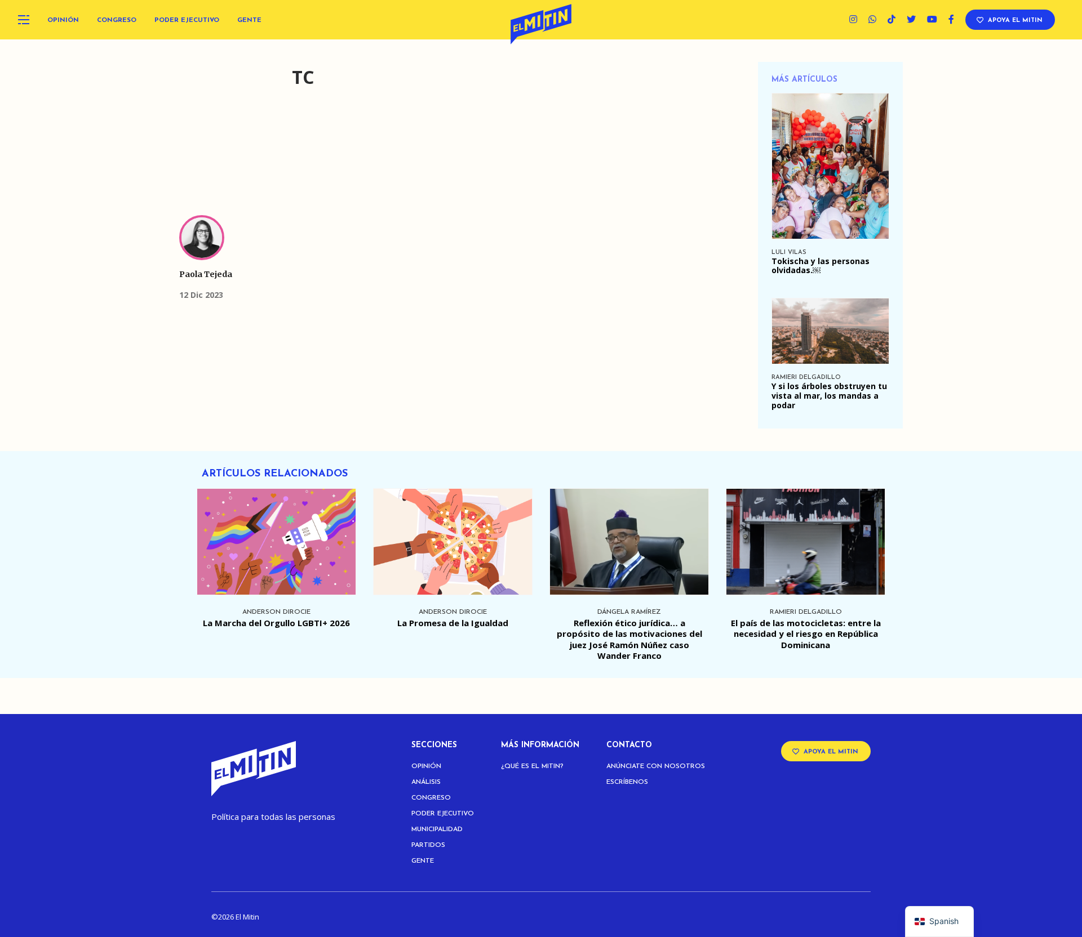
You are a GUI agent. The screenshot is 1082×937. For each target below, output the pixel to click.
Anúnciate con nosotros (655, 766)
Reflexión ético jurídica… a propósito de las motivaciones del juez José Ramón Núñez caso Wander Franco (629, 639)
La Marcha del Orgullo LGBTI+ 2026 (276, 622)
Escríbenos (627, 782)
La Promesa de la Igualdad (452, 622)
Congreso (116, 20)
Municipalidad (437, 829)
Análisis (426, 782)
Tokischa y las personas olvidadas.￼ (820, 266)
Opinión (63, 20)
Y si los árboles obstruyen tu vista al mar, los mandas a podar (829, 396)
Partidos (428, 845)
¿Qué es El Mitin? (532, 766)
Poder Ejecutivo (186, 20)
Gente (249, 20)
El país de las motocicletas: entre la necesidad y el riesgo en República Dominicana (806, 633)
